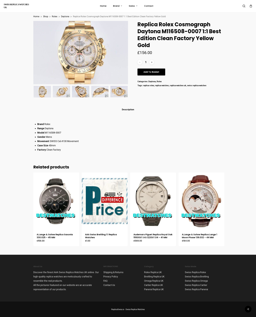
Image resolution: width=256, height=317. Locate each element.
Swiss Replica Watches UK (16, 6)
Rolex (54, 16)
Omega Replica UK (153, 280)
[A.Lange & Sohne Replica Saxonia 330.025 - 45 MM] (56, 201)
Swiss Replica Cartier (196, 285)
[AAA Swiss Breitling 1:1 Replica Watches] (105, 201)
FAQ (105, 280)
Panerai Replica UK (154, 289)
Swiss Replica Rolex (195, 272)
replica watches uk (178, 85)
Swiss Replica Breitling (197, 276)
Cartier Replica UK (153, 285)
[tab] (128, 109)
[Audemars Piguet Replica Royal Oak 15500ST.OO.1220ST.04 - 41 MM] (153, 201)
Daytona (65, 16)
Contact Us (109, 285)
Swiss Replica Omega (196, 280)
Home (36, 16)
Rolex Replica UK (153, 272)
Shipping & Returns (113, 272)
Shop (45, 16)
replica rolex (148, 85)
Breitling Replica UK (154, 276)
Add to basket (151, 71)
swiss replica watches (196, 85)
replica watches (162, 85)
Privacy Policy (110, 276)
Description (128, 109)
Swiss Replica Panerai (196, 289)
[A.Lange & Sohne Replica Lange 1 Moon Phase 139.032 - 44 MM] (201, 201)
